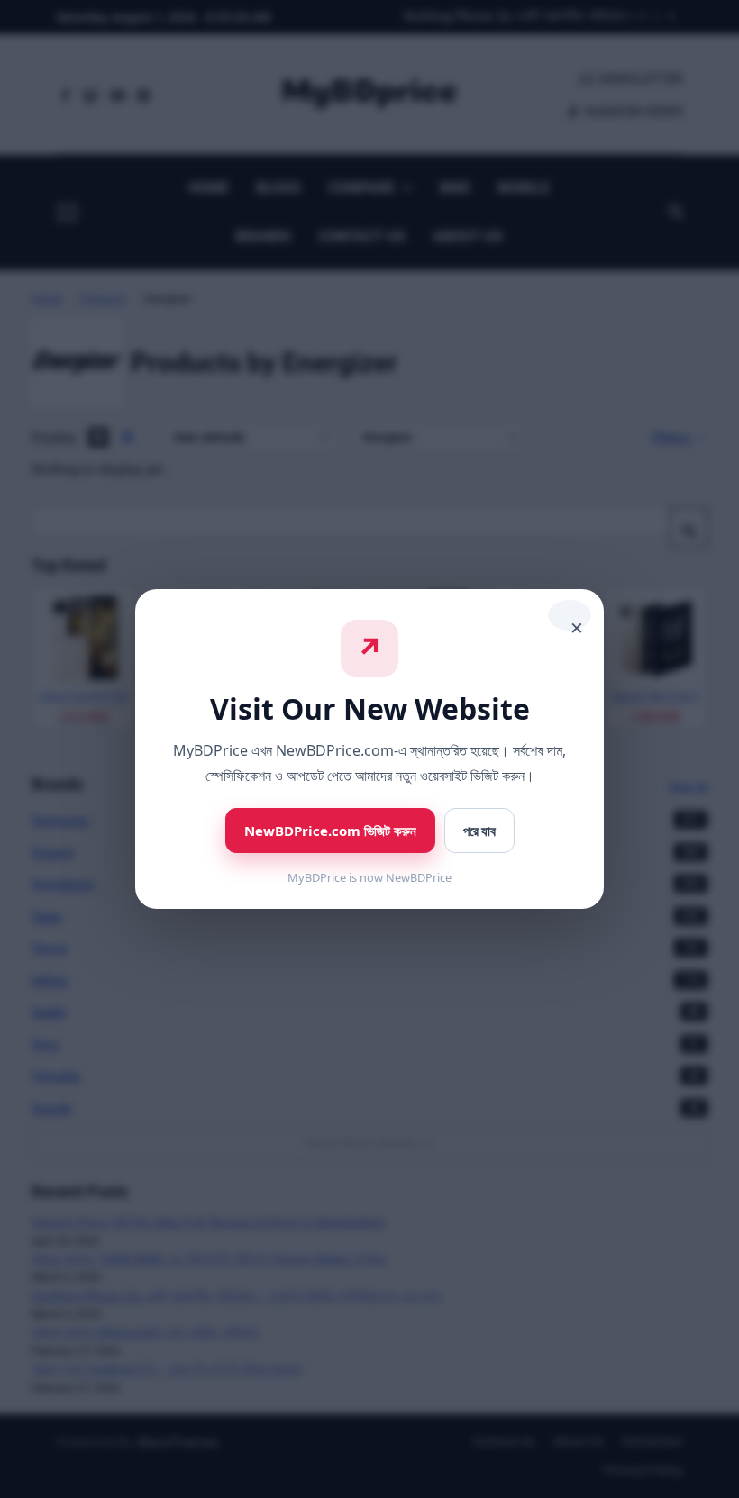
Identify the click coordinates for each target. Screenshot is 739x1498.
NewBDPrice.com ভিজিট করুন (330, 831)
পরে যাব (479, 831)
